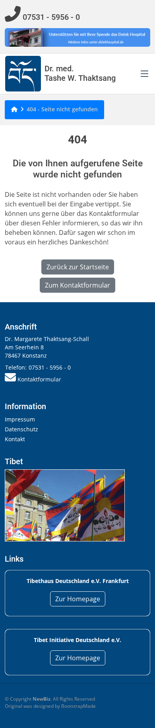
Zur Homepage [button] (77, 599)
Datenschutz (21, 429)
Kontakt (15, 439)
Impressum (20, 419)
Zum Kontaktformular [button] (77, 285)
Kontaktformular (39, 379)
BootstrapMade (78, 706)
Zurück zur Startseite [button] (77, 267)
